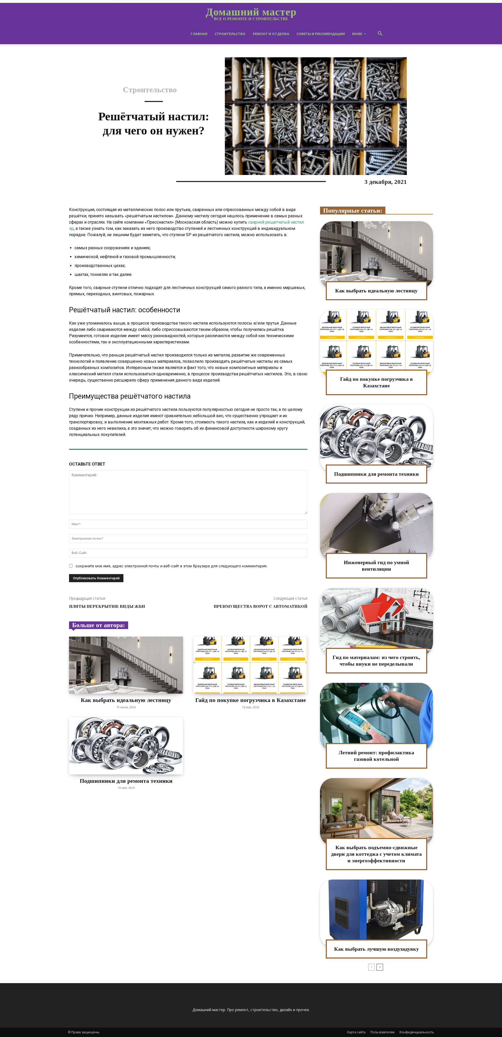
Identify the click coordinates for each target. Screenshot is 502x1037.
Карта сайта (356, 1032)
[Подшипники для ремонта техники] (126, 745)
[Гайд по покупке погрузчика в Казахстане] (250, 665)
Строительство (150, 90)
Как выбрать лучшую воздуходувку (376, 949)
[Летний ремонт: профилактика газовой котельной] (376, 717)
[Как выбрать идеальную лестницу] (126, 665)
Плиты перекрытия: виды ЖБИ (107, 606)
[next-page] (379, 967)
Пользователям (382, 1032)
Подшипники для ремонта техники (126, 781)
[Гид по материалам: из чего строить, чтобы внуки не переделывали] (376, 622)
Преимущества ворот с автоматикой (260, 606)
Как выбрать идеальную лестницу (126, 700)
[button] (380, 33)
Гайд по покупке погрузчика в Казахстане (250, 700)
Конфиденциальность (417, 1032)
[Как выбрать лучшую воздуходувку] (376, 913)
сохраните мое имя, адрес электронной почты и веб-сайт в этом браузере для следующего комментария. (171, 566)
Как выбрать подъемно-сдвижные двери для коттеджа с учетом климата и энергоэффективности (376, 854)
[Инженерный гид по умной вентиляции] (376, 527)
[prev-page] (371, 967)
